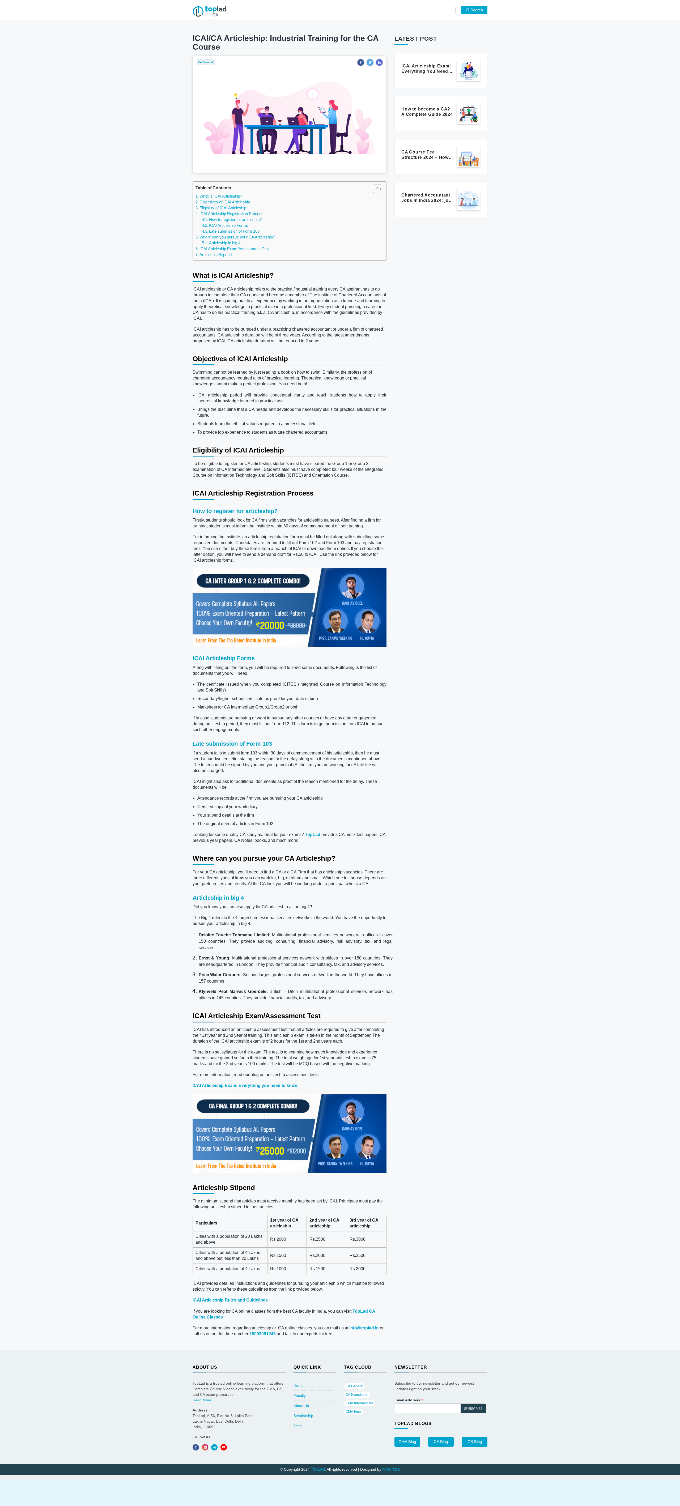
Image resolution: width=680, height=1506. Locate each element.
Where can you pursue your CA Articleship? (237, 237)
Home (299, 1385)
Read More (202, 1400)
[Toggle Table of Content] (375, 188)
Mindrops (391, 1469)
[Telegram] (214, 1447)
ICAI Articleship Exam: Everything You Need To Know (426, 71)
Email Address (408, 1400)
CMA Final (354, 1412)
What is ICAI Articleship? (220, 196)
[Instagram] (205, 1447)
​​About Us (301, 1405)
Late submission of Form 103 (234, 231)
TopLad (312, 834)
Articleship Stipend (215, 254)
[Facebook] (196, 1447)
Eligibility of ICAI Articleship (222, 208)
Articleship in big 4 (225, 243)
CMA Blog (407, 1441)
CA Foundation (357, 1395)
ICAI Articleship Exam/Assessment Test (234, 248)
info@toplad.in (364, 1328)
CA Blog (441, 1441)
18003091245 (262, 1334)
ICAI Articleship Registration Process (231, 213)
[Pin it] (223, 1447)
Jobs (297, 1426)
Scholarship (303, 1416)
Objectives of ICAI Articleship (224, 202)
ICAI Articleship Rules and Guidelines (230, 1300)
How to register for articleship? (236, 219)
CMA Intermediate (359, 1403)
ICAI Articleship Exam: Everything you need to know (245, 1085)
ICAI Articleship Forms (228, 225)
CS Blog (475, 1441)
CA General (354, 1386)
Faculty (300, 1395)
